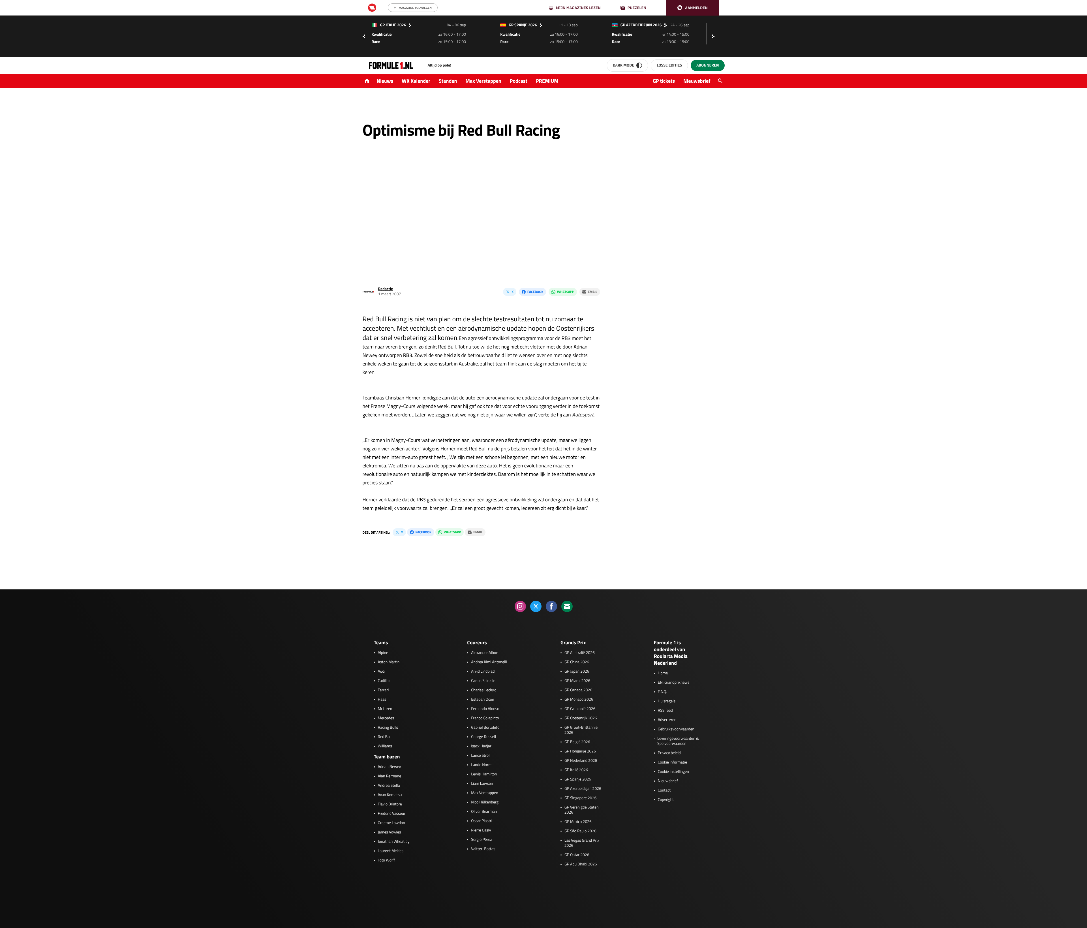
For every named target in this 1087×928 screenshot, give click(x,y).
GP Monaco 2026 (578, 699)
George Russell (483, 736)
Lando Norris (481, 764)
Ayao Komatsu (390, 794)
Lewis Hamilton (484, 774)
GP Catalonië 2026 (579, 708)
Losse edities (669, 65)
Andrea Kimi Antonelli (489, 662)
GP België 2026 (577, 742)
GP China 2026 (576, 662)
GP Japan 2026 (576, 671)
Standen (448, 81)
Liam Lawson (482, 783)
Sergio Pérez (481, 839)
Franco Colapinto (485, 718)
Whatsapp (565, 291)
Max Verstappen (483, 81)
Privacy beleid (669, 753)
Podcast (518, 81)
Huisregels (666, 701)
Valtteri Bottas (483, 849)
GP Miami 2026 (577, 680)
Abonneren (707, 65)
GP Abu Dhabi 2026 (580, 864)
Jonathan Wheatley (394, 841)
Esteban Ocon (482, 699)
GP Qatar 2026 (576, 855)
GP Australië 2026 (579, 652)
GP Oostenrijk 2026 (580, 718)
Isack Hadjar (481, 746)
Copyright (666, 799)
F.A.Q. (662, 691)
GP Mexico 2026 (578, 821)
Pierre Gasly (481, 830)
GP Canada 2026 (578, 690)
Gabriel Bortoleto (485, 727)
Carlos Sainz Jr (483, 680)
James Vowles (389, 832)
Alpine (383, 652)
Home (663, 673)
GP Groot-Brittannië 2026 (581, 730)
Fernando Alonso (485, 708)
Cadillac (384, 680)
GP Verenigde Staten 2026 (581, 810)
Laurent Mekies (391, 851)
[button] (692, 8)
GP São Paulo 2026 (580, 831)
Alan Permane (389, 776)
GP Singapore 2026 (580, 798)
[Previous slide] (363, 36)
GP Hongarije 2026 (580, 751)
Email (592, 291)
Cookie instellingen (673, 771)
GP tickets (664, 81)
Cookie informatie (672, 762)
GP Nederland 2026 (580, 760)
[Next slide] (714, 36)
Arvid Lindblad (483, 671)
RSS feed (665, 710)
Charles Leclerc (483, 690)
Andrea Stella (389, 785)
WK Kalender (416, 81)
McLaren (385, 708)
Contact (664, 790)
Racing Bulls (388, 727)
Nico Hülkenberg (484, 802)
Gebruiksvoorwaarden (676, 729)
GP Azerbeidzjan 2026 (582, 788)
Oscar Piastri (481, 821)
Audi (381, 671)
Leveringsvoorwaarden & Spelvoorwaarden (678, 741)
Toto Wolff (386, 860)
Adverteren (667, 719)
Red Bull (385, 736)
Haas (382, 699)
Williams (385, 746)
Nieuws (385, 81)
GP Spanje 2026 (577, 779)
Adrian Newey (389, 766)
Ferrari (383, 690)
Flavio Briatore (390, 804)
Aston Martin (389, 662)
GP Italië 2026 (576, 770)
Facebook (535, 291)
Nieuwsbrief (696, 81)
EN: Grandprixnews (674, 682)
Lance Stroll (480, 755)
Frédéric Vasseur (392, 813)
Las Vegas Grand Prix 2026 (581, 843)
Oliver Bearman (484, 811)
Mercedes (386, 718)
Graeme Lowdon (391, 823)
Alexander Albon (484, 652)
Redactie (385, 289)
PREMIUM (547, 81)
